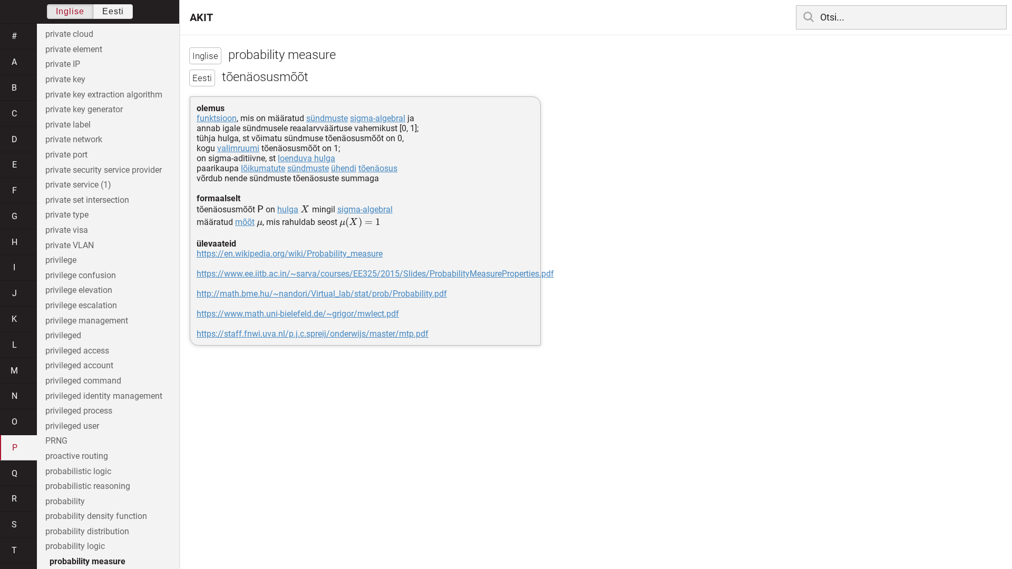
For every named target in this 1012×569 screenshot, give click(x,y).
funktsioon (217, 118)
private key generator (84, 109)
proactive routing (76, 456)
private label (68, 125)
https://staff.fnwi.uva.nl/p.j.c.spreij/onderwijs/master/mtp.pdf (313, 334)
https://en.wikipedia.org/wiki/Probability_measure (290, 254)
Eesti (113, 11)
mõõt (245, 222)
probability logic (75, 546)
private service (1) (78, 185)
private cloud (69, 34)
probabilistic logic (78, 471)
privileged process (78, 411)
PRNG (56, 441)
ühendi (343, 168)
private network (73, 139)
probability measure (87, 561)
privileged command (83, 381)
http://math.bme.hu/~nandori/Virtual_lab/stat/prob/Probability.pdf (322, 294)
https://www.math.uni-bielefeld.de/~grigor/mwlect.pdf (298, 314)
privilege (60, 260)
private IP (62, 64)
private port (66, 155)
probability (65, 501)
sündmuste (327, 118)
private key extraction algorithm (103, 95)
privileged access (77, 351)
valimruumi (238, 148)
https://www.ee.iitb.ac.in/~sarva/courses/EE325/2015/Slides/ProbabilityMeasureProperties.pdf (375, 274)
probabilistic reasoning (87, 486)
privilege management (86, 321)
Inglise (70, 11)
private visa (66, 230)
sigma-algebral (377, 118)
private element (73, 49)
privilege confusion (80, 275)
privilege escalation (81, 305)
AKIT (201, 17)
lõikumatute (263, 168)
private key (65, 79)
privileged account (79, 365)
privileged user (72, 426)
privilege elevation (78, 290)
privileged (63, 335)
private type (67, 215)
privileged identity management (103, 396)
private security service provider (103, 170)
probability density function (96, 516)
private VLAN (69, 245)
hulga (287, 209)
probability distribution (87, 531)
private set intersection (87, 200)
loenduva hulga (306, 158)
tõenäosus (377, 168)
